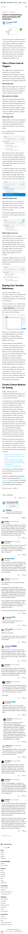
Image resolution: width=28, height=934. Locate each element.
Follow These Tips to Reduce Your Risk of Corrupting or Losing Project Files (15, 456)
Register (20, 2)
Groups (2, 880)
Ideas (2, 878)
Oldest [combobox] (24, 517)
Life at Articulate (4, 911)
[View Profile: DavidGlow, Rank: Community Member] (2, 522)
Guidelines (3, 889)
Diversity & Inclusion (5, 905)
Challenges (3, 858)
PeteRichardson (9, 745)
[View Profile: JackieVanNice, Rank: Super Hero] (2, 647)
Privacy (10, 931)
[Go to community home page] (9, 3)
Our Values (3, 903)
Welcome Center (4, 887)
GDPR (2, 920)
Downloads (3, 874)
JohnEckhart (7, 664)
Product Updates (4, 865)
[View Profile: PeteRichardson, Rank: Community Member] (3, 746)
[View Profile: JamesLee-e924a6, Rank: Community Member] (2, 630)
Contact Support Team (5, 893)
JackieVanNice (8, 646)
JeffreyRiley (8, 681)
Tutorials (2, 854)
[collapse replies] (14, 520)
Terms (6, 931)
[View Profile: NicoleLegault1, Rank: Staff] (2, 559)
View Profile (12, 506)
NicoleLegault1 (8, 558)
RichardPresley (8, 541)
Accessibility (3, 907)
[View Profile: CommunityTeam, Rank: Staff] (4, 23)
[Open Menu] (26, 7)
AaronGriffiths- (8, 760)
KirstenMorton (8, 779)
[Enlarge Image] (14, 31)
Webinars (3, 856)
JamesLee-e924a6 (9, 629)
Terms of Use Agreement (6, 922)
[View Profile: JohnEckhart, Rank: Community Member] (2, 665)
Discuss (2, 870)
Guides (2, 852)
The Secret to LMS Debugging (13, 466)
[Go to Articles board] (4, 510)
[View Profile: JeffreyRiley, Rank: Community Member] (3, 682)
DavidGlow (7, 521)
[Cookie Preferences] (2, 932)
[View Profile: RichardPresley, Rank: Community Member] (2, 542)
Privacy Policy (4, 918)
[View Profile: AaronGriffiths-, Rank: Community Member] (2, 761)
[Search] (16, 2)
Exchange (3, 872)
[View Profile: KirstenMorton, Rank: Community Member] (2, 780)
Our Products (3, 901)
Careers (2, 909)
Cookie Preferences (18, 931)
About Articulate (4, 898)
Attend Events (4, 882)
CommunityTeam (10, 22)
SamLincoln (7, 578)
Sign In (24, 2)
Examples (3, 876)
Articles (4, 6)
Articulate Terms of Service (6, 924)
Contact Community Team (6, 891)
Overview (3, 916)
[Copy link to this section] (12, 66)
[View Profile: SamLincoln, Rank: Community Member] (2, 579)
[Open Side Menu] (1, 3)
